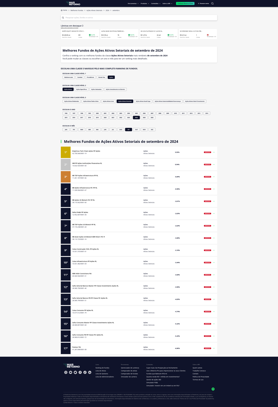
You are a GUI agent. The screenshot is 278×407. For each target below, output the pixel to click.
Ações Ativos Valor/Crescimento (194, 101)
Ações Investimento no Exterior (115, 89)
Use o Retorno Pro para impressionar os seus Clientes (165, 371)
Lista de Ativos (101, 371)
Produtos (144, 3)
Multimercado (68, 77)
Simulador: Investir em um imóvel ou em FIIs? (162, 386)
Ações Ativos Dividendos (71, 101)
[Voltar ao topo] (213, 389)
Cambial (79, 77)
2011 (183, 113)
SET (129, 129)
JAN (66, 129)
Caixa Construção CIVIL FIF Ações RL (85, 249)
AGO (120, 129)
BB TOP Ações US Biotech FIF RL (84, 225)
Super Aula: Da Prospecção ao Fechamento (161, 368)
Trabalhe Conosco (199, 371)
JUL (113, 129)
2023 (128, 117)
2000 (97, 113)
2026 (152, 117)
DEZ (152, 129)
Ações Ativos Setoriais (125, 101)
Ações (111, 77)
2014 (206, 113)
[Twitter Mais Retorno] (75, 372)
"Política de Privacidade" (199, 398)
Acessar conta (204, 3)
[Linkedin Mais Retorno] (89, 372)
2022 (120, 117)
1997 (74, 113)
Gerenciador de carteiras (130, 368)
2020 (105, 117)
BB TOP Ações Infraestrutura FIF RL (85, 175)
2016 (74, 117)
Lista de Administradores (105, 377)
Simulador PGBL (152, 383)
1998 (81, 113)
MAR (81, 129)
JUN (105, 129)
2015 (66, 117)
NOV (144, 129)
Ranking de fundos (102, 368)
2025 (144, 117)
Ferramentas (132, 3)
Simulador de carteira (129, 377)
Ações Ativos (68, 89)
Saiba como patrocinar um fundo (69, 28)
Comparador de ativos (129, 371)
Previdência (90, 77)
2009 (167, 113)
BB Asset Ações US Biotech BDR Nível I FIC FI (88, 237)
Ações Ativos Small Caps (143, 101)
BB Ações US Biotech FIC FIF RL (83, 200)
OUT (136, 129)
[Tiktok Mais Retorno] (85, 372)
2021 (113, 117)
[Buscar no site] (212, 3)
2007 (152, 113)
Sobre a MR (166, 3)
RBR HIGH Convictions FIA (81, 274)
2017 (81, 117)
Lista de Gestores (102, 374)
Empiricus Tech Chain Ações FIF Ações (86, 151)
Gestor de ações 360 (153, 380)
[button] (139, 152)
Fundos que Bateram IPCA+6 (156, 374)
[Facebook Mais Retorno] (80, 372)
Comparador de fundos (129, 374)
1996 (66, 113)
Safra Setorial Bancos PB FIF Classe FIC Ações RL (90, 298)
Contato (195, 374)
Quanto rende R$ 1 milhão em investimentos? (163, 377)
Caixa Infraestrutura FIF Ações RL (84, 261)
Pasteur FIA (76, 347)
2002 (113, 113)
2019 (97, 117)
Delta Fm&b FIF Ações (80, 212)
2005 (136, 113)
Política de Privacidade (201, 377)
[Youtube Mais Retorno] (70, 372)
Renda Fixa (101, 77)
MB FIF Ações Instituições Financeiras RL (87, 163)
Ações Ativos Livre (108, 101)
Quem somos (197, 368)
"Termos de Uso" (184, 398)
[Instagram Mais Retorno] (65, 372)
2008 (160, 113)
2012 (191, 113)
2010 (175, 113)
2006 (144, 113)
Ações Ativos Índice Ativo (90, 101)
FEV (74, 129)
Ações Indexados (96, 89)
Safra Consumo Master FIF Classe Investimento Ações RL (93, 323)
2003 (120, 113)
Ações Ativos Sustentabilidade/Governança (168, 101)
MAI (97, 129)
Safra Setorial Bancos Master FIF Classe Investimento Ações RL (95, 286)
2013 (199, 113)
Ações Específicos (81, 89)
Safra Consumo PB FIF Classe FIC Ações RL (87, 335)
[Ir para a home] (73, 3)
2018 (89, 117)
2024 (136, 117)
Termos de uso (198, 380)
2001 (105, 113)
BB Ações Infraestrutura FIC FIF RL (84, 188)
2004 (128, 113)
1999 (89, 113)
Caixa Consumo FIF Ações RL (82, 310)
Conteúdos (154, 3)
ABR (89, 129)
